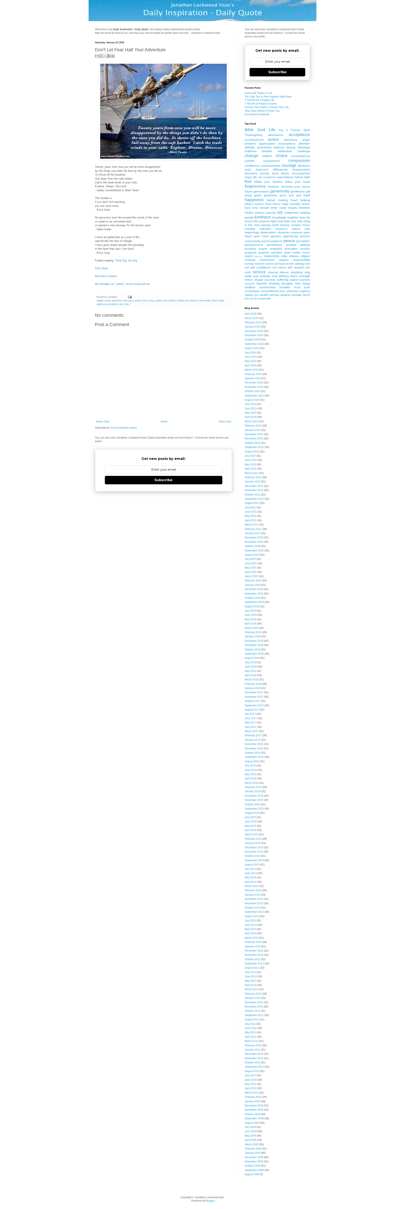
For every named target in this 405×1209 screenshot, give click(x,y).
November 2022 (254, 438)
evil (260, 177)
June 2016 (251, 770)
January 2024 (253, 378)
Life (272, 129)
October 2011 (252, 1010)
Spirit (306, 130)
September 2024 (254, 344)
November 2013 (254, 903)
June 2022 (251, 460)
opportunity (290, 236)
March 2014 (251, 886)
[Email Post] (129, 297)
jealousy (260, 212)
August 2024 (252, 348)
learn (302, 217)
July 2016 (250, 765)
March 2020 (251, 576)
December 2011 (254, 1002)
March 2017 (251, 731)
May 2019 (250, 619)
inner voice (278, 207)
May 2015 (250, 826)
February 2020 (253, 580)
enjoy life (251, 177)
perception (303, 241)
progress (250, 252)
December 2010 (254, 1053)
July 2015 (250, 817)
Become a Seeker (106, 276)
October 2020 (252, 546)
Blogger (210, 1200)
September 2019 (254, 602)
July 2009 (250, 1127)
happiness (254, 200)
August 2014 (252, 864)
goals (257, 195)
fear (165, 300)
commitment (271, 160)
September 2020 (254, 550)
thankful (261, 283)
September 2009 (254, 1118)
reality (296, 252)
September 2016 (254, 756)
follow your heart (297, 181)
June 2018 (251, 666)
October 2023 (252, 391)
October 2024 (252, 339)
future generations (257, 191)
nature (296, 228)
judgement (292, 212)
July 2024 (250, 352)
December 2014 (254, 847)
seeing (299, 263)
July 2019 (250, 610)
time (298, 283)
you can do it (252, 298)
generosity (279, 191)
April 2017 (250, 727)
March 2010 (251, 1092)
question (276, 252)
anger (306, 139)
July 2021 (250, 507)
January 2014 (253, 894)
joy (280, 212)
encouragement (301, 173)
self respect (296, 267)
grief (291, 195)
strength (304, 276)
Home (164, 421)
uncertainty (252, 291)
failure (299, 177)
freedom (273, 186)
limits (280, 221)
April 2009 (250, 1140)
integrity (292, 207)
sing (307, 272)
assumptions (286, 143)
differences (280, 169)
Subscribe (163, 480)
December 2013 (254, 899)
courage (288, 165)
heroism (259, 204)
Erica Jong (148, 300)
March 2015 (251, 834)
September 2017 (254, 705)
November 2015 (254, 800)
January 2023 (253, 430)
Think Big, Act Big (126, 260)
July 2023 (250, 404)
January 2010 (253, 1101)
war (256, 295)
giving (248, 195)
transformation (267, 287)
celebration (284, 151)
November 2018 (254, 645)
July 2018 (250, 662)
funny (297, 186)
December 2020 (254, 537)
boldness (251, 151)
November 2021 (254, 490)
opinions (275, 236)
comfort (250, 160)
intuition (249, 212)
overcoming (252, 241)
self (247, 267)
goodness (270, 195)
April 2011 (250, 1036)
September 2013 (254, 911)
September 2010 (254, 1066)
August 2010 (252, 1071)
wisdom (285, 294)
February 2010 (253, 1096)
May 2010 (250, 1084)
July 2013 (250, 920)
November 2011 (254, 1006)
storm (294, 276)
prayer (263, 248)
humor (305, 204)
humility (295, 204)
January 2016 (253, 791)
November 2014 (254, 851)
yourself (265, 298)
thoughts (287, 283)
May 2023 (250, 412)
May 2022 (250, 464)
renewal (250, 259)
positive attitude (298, 244)
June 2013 (251, 924)
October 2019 (252, 597)
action (108, 300)
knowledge (279, 217)
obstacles (283, 232)
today (306, 283)
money (306, 225)
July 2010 (250, 1075)
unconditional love (273, 291)
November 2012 (254, 954)
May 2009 (250, 1135)
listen (287, 221)
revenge (249, 263)
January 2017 (253, 739)
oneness (296, 232)
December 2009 (254, 1105)
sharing (273, 272)
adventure (117, 300)
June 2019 (251, 614)
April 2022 (250, 468)
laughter (292, 217)
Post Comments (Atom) (124, 427)
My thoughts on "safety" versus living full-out (122, 284)
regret (249, 256)
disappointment (301, 169)
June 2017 (251, 718)
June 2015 (251, 821)
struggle (258, 279)
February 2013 (253, 942)
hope (285, 204)
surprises (305, 279)
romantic (260, 263)
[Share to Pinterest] (113, 56)
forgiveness (255, 186)
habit (307, 195)
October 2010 (252, 1062)
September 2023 (254, 395)
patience (276, 241)
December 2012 (254, 950)
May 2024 (250, 361)
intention (304, 207)
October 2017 (252, 701)
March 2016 (251, 782)
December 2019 (254, 589)
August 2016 (252, 761)
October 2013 (252, 907)
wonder (297, 294)
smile (248, 276)
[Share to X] (105, 56)
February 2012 (253, 993)
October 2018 (252, 649)
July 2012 (250, 972)
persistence (274, 244)
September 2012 (254, 963)
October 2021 (252, 494)
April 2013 (250, 933)
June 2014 (251, 873)
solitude (265, 276)
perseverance (254, 244)
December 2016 (254, 744)
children (267, 156)
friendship (287, 186)
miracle (285, 225)
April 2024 (250, 365)
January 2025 (253, 326)
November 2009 (254, 1109)
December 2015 (254, 795)
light (273, 221)
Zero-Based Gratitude (257, 114)
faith (307, 177)
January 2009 (253, 1152)
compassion (299, 160)
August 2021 (252, 503)
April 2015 (250, 830)
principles (291, 248)
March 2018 (251, 679)
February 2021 (253, 529)
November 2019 (254, 593)
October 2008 (252, 1165)
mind (275, 225)
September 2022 (254, 447)
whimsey (274, 295)
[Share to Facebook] (109, 56)
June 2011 (251, 1028)
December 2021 (254, 486)
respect (284, 259)
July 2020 (250, 559)
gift (308, 191)
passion (265, 241)
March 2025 (251, 318)
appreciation (267, 143)
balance (279, 147)
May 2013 (250, 929)
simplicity (297, 272)
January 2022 (253, 481)
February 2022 (253, 477)
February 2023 (253, 425)
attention (304, 143)
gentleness (297, 191)
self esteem (279, 267)
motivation (265, 228)
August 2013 (252, 916)
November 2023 (254, 387)
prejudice (276, 248)
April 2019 (250, 623)
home (268, 204)
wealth (264, 294)
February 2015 (253, 838)
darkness (304, 165)
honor (277, 204)
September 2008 (254, 1170)
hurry (248, 207)
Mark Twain (218, 300)
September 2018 (254, 653)
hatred (271, 200)
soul (274, 276)
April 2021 (250, 520)
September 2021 (254, 498)
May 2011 (250, 1032)
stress (249, 279)
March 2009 (251, 1144)
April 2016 (250, 778)
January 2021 (253, 533)
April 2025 (250, 313)
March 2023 (251, 421)
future (306, 186)
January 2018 (253, 688)
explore (158, 300)
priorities (305, 248)
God (261, 129)
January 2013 (253, 946)
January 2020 (253, 585)
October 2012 (252, 959)
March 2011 (251, 1041)
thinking (274, 283)
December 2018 (254, 640)
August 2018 (252, 658)
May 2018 (250, 671)
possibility (250, 248)
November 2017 (254, 696)
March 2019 (251, 628)
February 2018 (253, 683)
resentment (267, 259)
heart (294, 200)
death (248, 169)
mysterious (281, 228)
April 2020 (250, 572)
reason (306, 252)
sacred (269, 263)
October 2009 (252, 1114)
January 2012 (253, 997)
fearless (173, 300)
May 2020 (250, 567)
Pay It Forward (289, 130)
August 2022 (252, 451)
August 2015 (252, 812)
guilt (298, 195)
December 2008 (254, 1157)
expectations (285, 177)
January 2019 (253, 636)
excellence (269, 177)
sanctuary (279, 263)
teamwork (250, 283)
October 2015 (252, 804)
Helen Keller (205, 300)
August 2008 (252, 1174)
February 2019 (253, 632)
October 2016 (252, 752)
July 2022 (250, 455)
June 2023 (251, 408)
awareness (264, 147)
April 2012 (250, 985)
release (294, 256)
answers (250, 143)
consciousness (270, 165)
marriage (266, 225)
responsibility (301, 259)
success (270, 279)
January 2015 (253, 843)
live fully (297, 221)
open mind (260, 236)
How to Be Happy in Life (258, 93)
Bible (249, 129)
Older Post (225, 421)
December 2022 (254, 434)
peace (289, 240)
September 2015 (254, 808)
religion (305, 256)
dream (138, 300)
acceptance (299, 134)
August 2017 (252, 709)
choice (281, 155)
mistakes (296, 225)
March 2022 (251, 473)
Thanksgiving (253, 135)
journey (271, 212)
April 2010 (250, 1088)
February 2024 (253, 374)
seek (307, 263)
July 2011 (250, 1023)
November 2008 (254, 1161)
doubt (275, 173)
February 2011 (253, 1045)
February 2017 (253, 735)
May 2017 (250, 722)
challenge (303, 151)
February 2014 (253, 890)
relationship (271, 256)
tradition (250, 287)
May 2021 (250, 515)
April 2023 (250, 417)
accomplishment (254, 139)
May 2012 (250, 980)
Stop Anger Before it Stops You (262, 110)
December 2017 (254, 692)
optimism (101, 304)
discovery (129, 300)
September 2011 (254, 1015)
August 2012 (252, 967)
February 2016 (253, 787)
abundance (275, 135)
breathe (267, 151)
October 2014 (252, 855)
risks (126, 304)
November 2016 (254, 748)
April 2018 (250, 675)
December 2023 (254, 382)
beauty (291, 147)
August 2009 (252, 1122)
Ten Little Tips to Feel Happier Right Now (268, 96)
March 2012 (251, 989)
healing (283, 200)
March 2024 (251, 369)
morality (250, 228)
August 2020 (252, 554)
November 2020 (254, 541)
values (249, 294)
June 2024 (251, 356)
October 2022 (252, 442)
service (259, 272)
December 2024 (254, 331)
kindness (263, 217)
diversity (264, 173)
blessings (304, 147)
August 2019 (252, 606)
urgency (304, 291)
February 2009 (253, 1148)
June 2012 (251, 976)
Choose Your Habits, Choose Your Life (267, 107)
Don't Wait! (101, 268)
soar (256, 276)
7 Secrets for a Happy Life (259, 100)
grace (283, 195)
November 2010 (254, 1058)
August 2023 (252, 399)
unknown (292, 291)
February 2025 (253, 322)
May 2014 (250, 877)
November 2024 (254, 335)
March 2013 (251, 937)
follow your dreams (188, 300)
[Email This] (97, 56)
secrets (290, 263)
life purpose (262, 221)
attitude (250, 147)
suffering (282, 279)
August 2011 (252, 1019)
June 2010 (251, 1079)
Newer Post (102, 421)
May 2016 (250, 774)
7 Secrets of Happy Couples (261, 103)
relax (284, 256)
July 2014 (250, 869)
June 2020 (251, 563)
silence (284, 272)
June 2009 (251, 1131)
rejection (258, 256)
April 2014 (250, 881)
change (251, 155)
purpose (263, 252)
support (294, 279)
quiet (287, 252)
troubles (284, 287)
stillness (283, 276)
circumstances (300, 156)
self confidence (260, 267)
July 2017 (250, 713)
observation (268, 232)
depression (262, 169)
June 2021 (251, 511)
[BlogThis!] (101, 56)
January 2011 (252, 1049)
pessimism (112, 304)
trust (297, 287)
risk (121, 304)
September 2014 (254, 860)
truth (307, 287)
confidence (252, 165)
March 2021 (251, 524)
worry (306, 294)
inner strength (260, 207)
